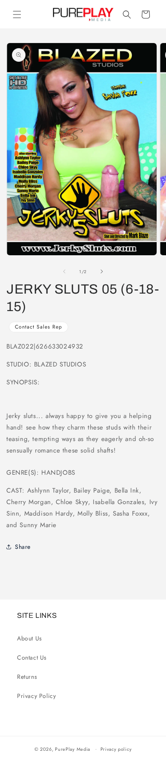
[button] (17, 14)
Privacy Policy (36, 696)
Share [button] (23, 546)
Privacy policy (116, 749)
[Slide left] (64, 271)
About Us (29, 638)
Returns (27, 676)
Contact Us (32, 657)
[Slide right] (101, 271)
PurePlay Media (72, 748)
